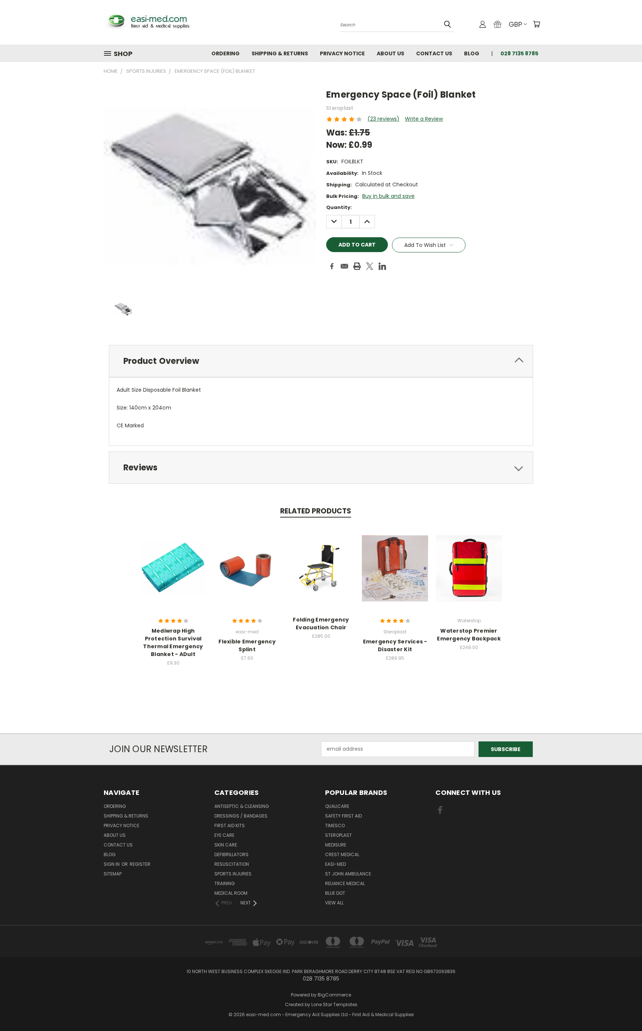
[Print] (357, 266)
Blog (471, 53)
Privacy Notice (342, 53)
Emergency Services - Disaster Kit (395, 645)
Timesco (335, 825)
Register (140, 864)
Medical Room (230, 893)
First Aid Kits (229, 825)
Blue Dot (335, 893)
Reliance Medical (345, 883)
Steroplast (338, 835)
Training (224, 883)
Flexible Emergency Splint (247, 645)
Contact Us (434, 53)
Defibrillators (231, 854)
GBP (515, 24)
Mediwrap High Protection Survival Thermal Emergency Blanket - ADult (173, 642)
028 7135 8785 (519, 53)
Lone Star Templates (334, 1004)
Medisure (335, 845)
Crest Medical (342, 854)
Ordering (225, 53)
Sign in (112, 864)
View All (334, 903)
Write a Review (424, 119)
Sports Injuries (233, 874)
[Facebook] (331, 266)
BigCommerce (334, 995)
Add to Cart (173, 574)
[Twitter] (369, 266)
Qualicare (337, 806)
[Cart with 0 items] (536, 24)
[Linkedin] (382, 266)
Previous (622, 1008)
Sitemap (112, 874)
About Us (390, 53)
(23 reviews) (383, 119)
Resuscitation (231, 864)
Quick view (173, 560)
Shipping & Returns (280, 53)
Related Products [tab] (315, 511)
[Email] (344, 266)
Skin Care (225, 845)
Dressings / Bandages (241, 816)
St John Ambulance (348, 874)
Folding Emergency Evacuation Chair (321, 623)
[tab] (321, 361)
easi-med (335, 864)
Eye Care (224, 835)
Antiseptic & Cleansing (241, 806)
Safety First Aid (343, 816)
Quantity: (339, 207)
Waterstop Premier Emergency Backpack (469, 634)
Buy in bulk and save (388, 196)
